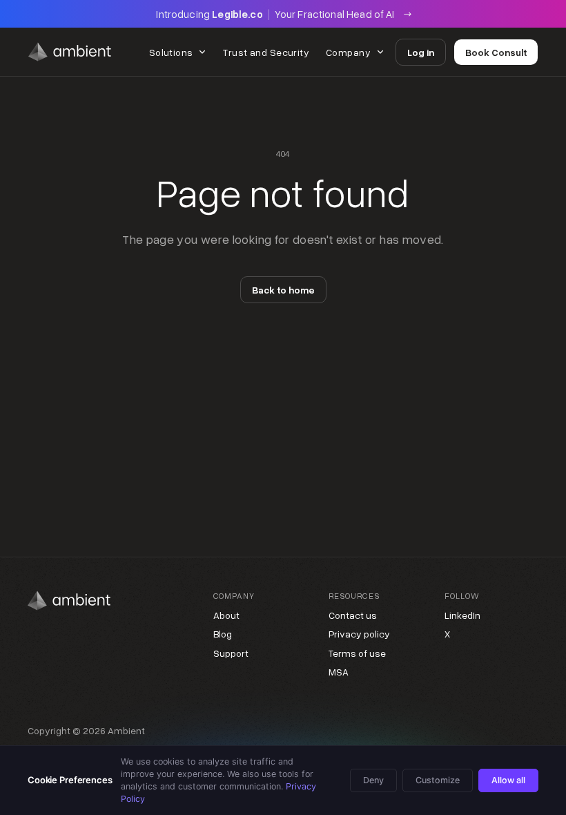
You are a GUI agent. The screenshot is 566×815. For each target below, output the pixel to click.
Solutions (171, 52)
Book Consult (496, 52)
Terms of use (357, 653)
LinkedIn (462, 615)
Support (230, 653)
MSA (339, 672)
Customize (438, 780)
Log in (420, 52)
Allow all (508, 780)
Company (348, 52)
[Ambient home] (69, 52)
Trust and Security (266, 52)
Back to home (283, 290)
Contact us (353, 615)
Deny (373, 780)
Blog (222, 634)
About (226, 615)
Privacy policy (359, 634)
